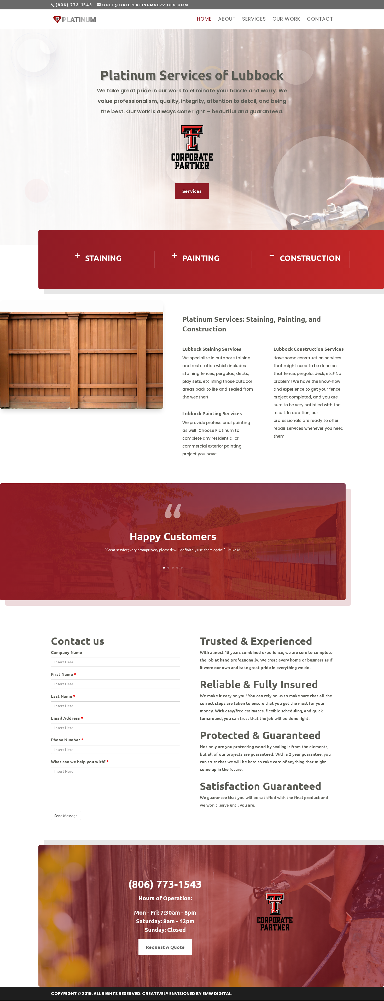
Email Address (67, 718)
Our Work (286, 19)
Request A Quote (165, 947)
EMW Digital (216, 994)
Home (204, 19)
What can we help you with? (80, 761)
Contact (320, 19)
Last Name (63, 696)
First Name (63, 674)
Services (254, 19)
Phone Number (67, 739)
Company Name (66, 652)
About (227, 19)
